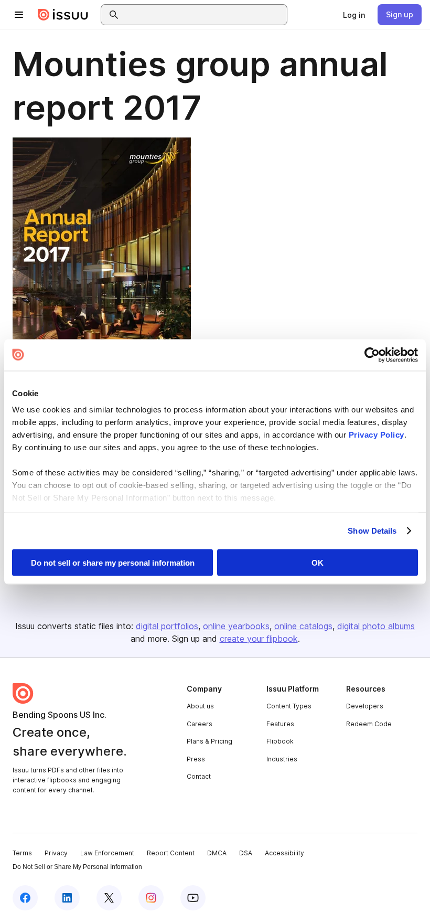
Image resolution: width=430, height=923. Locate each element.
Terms (22, 853)
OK (317, 562)
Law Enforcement (107, 853)
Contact (199, 776)
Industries (281, 759)
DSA (245, 853)
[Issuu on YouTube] (193, 897)
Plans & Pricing (209, 741)
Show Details (372, 530)
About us (200, 706)
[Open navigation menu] (18, 14)
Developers (364, 706)
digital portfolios (167, 626)
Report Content (171, 853)
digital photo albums (376, 626)
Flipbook (280, 741)
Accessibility (284, 853)
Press (196, 759)
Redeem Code (369, 724)
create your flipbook (259, 638)
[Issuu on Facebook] (25, 897)
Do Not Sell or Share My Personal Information (77, 867)
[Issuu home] (63, 14)
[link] (354, 14)
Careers (199, 724)
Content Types (288, 706)
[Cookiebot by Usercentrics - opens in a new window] (372, 355)
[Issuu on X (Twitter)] (109, 897)
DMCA (217, 853)
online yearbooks (236, 626)
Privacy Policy (376, 434)
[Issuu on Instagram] (151, 897)
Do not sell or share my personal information (113, 562)
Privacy (56, 853)
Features (280, 724)
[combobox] (203, 15)
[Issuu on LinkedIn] (67, 897)
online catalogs (303, 626)
